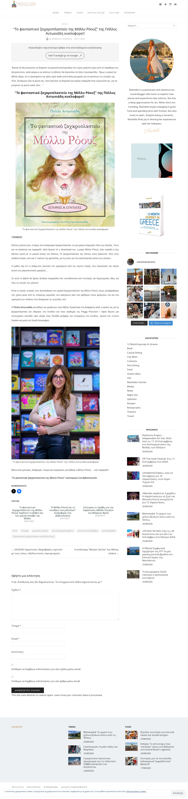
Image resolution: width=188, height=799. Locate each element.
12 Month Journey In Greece (142, 344)
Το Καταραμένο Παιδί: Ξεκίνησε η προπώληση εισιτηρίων (155, 574)
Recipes (131, 403)
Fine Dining (133, 365)
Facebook (16, 726)
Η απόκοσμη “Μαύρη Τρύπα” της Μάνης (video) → (96, 551)
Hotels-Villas (96, 12)
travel (15, 530)
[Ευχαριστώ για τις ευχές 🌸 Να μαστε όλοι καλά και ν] (152, 277)
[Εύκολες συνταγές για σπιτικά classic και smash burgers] (131, 735)
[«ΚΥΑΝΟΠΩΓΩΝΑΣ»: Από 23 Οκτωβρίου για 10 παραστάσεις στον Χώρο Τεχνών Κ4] (133, 475)
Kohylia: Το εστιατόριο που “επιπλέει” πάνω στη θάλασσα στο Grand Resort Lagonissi (157, 746)
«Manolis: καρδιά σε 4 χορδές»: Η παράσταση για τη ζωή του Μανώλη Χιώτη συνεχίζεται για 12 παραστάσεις (159, 498)
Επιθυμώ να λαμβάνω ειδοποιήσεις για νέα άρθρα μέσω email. (45, 681)
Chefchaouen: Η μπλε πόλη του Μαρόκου (100, 748)
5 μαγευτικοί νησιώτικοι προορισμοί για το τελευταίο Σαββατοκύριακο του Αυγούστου (99, 762)
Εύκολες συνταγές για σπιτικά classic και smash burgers (157, 733)
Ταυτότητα (17, 787)
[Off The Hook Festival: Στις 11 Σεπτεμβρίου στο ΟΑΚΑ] (133, 461)
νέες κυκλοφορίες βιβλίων (63, 530)
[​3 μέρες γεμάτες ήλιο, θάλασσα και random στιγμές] (169, 311)
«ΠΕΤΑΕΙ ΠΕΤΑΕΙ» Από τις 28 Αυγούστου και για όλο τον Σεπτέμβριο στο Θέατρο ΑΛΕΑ (158, 534)
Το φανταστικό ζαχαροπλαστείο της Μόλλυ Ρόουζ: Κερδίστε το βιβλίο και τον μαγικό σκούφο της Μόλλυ (27, 513)
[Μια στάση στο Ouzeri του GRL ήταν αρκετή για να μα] (169, 294)
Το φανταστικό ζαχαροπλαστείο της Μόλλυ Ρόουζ (33, 536)
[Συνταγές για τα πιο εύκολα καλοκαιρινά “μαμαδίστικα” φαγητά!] (131, 761)
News (56, 12)
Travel (68, 12)
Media (130, 386)
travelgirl (24, 530)
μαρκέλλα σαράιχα (40, 530)
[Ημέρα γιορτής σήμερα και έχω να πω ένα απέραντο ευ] (152, 311)
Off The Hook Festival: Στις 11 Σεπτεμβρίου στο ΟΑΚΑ (158, 460)
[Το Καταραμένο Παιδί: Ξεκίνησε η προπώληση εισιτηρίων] (133, 574)
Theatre (131, 411)
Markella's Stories (136, 382)
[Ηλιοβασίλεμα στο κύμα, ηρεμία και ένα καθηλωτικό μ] (135, 277)
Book (65, 24)
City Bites (132, 356)
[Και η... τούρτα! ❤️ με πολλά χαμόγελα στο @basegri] (135, 311)
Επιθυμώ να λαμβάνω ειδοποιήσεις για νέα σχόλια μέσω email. (46, 669)
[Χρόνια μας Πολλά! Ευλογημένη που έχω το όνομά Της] (169, 277)
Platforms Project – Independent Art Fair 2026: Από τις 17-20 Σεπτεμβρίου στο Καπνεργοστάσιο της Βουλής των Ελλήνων (157, 441)
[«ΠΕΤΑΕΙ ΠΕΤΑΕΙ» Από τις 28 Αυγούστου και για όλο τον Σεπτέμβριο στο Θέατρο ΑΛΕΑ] (133, 533)
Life (129, 377)
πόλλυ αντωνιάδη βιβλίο (87, 530)
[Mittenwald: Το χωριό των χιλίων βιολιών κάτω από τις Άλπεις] (133, 516)
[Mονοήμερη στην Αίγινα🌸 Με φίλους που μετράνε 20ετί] (135, 294)
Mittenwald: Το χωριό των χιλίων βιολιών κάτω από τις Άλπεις (158, 516)
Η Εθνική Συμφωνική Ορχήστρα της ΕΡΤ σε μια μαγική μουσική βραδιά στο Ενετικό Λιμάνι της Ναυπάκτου (157, 554)
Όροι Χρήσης (33, 787)
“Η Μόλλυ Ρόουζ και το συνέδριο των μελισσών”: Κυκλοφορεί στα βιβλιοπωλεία (63, 511)
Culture (114, 12)
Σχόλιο (16, 589)
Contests (132, 361)
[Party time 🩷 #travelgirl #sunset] (152, 294)
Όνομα (16, 625)
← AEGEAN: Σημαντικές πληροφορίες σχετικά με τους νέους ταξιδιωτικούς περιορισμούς (36, 551)
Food (80, 12)
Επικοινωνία (51, 787)
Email (15, 638)
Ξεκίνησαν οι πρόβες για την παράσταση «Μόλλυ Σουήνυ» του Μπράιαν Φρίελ (98, 510)
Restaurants (134, 407)
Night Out (132, 394)
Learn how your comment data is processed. (78, 695)
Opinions (129, 12)
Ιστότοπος (17, 651)
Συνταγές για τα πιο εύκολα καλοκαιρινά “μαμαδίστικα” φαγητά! (155, 761)
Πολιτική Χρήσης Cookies (136, 791)
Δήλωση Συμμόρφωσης (74, 787)
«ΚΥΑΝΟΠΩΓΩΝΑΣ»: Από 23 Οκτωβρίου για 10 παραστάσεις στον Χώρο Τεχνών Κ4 (157, 477)
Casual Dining (134, 352)
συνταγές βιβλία (109, 530)
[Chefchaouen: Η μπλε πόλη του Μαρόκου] (74, 749)
